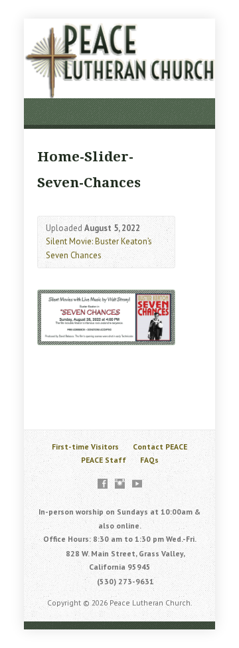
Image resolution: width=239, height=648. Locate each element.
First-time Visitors (85, 446)
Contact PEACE (160, 446)
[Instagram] (120, 484)
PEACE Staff (103, 460)
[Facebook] (103, 484)
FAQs (149, 460)
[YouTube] (137, 484)
